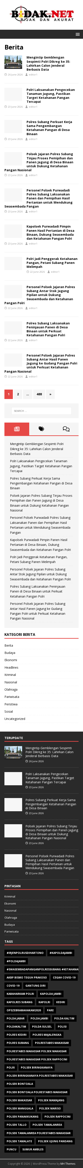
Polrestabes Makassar (52, 1043)
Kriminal (10, 675)
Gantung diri (35, 986)
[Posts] (16, 429)
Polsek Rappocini (57, 1116)
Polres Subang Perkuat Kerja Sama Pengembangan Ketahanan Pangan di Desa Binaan (49, 128)
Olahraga (10, 689)
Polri (11, 1067)
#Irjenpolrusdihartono (25, 953)
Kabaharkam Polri (20, 994)
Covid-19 (13, 986)
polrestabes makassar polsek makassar (37, 1051)
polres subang (18, 1043)
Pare (50, 1010)
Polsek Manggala (20, 1108)
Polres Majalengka (47, 1035)
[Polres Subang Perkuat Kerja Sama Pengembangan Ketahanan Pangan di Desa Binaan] (13, 809)
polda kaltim (64, 1018)
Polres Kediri (17, 1035)
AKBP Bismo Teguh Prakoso (27, 977)
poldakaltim (16, 1026)
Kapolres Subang (20, 1002)
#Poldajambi (16, 961)
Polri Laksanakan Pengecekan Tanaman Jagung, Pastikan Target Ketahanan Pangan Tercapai (51, 96)
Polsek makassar (19, 1100)
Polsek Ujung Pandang (55, 1141)
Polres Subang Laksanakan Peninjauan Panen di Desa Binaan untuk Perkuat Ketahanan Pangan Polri (48, 329)
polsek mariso (50, 1108)
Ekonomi (10, 660)
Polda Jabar (16, 1018)
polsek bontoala (20, 1084)
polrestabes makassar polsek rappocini (37, 1059)
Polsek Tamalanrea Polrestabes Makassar (39, 1133)
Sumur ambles (32, 1149)
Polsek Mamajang (51, 1100)
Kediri (60, 1002)
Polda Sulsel (42, 1026)
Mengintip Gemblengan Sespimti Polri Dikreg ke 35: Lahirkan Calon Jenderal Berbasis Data (48, 63)
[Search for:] (41, 411)
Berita (8, 645)
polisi (62, 1026)
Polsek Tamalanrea (47, 1125)
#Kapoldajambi (61, 953)
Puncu (11, 1149)
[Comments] (66, 429)
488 (39, 394)
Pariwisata (11, 697)
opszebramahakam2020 (24, 1010)
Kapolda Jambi (50, 994)
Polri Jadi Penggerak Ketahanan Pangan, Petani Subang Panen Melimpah (52, 263)
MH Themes (67, 1164)
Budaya (9, 653)
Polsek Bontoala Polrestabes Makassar (37, 1092)
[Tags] (41, 429)
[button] (77, 34)
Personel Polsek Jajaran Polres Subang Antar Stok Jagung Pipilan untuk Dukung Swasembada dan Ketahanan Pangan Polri (39, 295)
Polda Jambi (39, 1018)
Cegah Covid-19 (64, 977)
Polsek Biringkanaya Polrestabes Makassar (40, 1076)
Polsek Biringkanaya (36, 1067)
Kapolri (44, 1002)
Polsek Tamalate (19, 1141)
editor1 (33, 74)
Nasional (10, 682)
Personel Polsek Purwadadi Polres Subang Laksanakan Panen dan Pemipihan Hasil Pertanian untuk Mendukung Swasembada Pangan (38, 198)
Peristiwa (10, 704)
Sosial (8, 711)
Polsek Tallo (17, 1125)
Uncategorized (14, 719)
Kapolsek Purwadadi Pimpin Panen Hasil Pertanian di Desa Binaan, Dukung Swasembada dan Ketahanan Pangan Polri (50, 232)
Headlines (11, 667)
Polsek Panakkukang (23, 1116)
